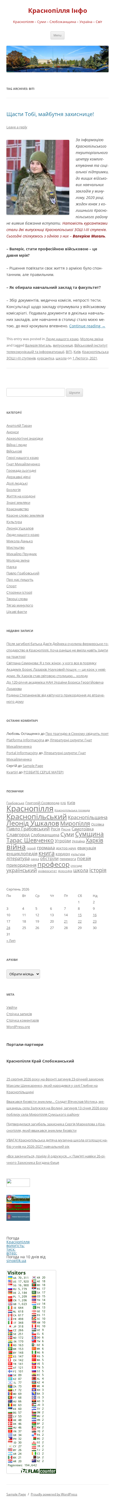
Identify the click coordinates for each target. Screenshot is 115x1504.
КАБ (63, 803)
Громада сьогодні (21, 470)
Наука (11, 566)
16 (95, 914)
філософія (65, 871)
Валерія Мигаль (38, 345)
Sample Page (33, 765)
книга (47, 853)
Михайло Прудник (21, 553)
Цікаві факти (16, 611)
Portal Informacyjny (22, 752)
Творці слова (17, 598)
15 (80, 914)
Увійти (11, 1007)
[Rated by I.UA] (18, 1185)
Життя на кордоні (20, 496)
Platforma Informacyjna (25, 740)
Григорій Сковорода (42, 802)
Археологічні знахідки (24, 438)
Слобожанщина (45, 834)
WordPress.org (18, 1026)
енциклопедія (21, 853)
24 (8, 927)
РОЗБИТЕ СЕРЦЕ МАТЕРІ (44, 772)
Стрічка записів (19, 1013)
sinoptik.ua (16, 1260)
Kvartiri (12, 772)
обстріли (49, 858)
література (18, 858)
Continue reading (87, 325)
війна (16, 846)
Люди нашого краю (62, 338)
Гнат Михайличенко (23, 464)
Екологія (13, 489)
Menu (57, 35)
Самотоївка (83, 828)
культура (78, 854)
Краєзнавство (17, 509)
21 (66, 921)
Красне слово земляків (25, 515)
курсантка (45, 358)
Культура (14, 521)
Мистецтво (15, 547)
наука (35, 859)
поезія (84, 858)
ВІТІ (69, 351)
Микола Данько (19, 541)
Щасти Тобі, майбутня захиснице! (50, 114)
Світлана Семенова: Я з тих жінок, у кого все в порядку (51, 663)
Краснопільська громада (72, 810)
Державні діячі (18, 476)
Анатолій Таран (19, 425)
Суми (67, 834)
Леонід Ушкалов (19, 528)
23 (95, 921)
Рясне (66, 829)
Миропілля (75, 823)
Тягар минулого (19, 605)
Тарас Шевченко (30, 840)
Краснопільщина (88, 817)
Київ (77, 351)
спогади (76, 866)
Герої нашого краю (22, 457)
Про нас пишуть (19, 579)
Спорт (11, 586)
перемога (68, 858)
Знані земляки (18, 502)
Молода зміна (91, 338)
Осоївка (97, 824)
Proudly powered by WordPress (54, 1494)
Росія (55, 828)
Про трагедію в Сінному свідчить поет (77, 733)
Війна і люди (16, 444)
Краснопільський (36, 816)
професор (53, 864)
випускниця (63, 345)
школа (61, 358)
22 (80, 921)
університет (47, 871)
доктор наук (66, 848)
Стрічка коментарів (22, 1020)
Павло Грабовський (22, 573)
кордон (63, 854)
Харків (94, 840)
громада (46, 848)
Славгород (18, 834)
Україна (78, 841)
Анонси (12, 431)
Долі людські (17, 483)
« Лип (11, 940)
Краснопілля (29, 808)
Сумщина (89, 834)
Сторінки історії (19, 592)
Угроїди (63, 841)
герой (31, 848)
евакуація (86, 847)
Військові (14, 451)
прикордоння (21, 865)
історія (97, 870)
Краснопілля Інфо (57, 10)
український (21, 870)
